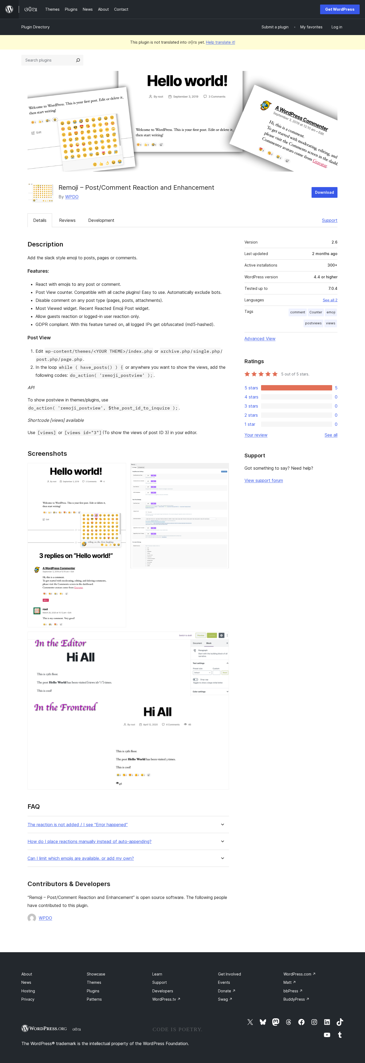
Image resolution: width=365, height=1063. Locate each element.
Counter (315, 312)
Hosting (28, 991)
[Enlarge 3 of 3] (221, 638)
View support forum (263, 480)
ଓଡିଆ (76, 1029)
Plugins (93, 991)
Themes (94, 982)
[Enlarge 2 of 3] (221, 470)
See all (331, 435)
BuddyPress (296, 999)
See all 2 (330, 300)
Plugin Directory (35, 27)
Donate (227, 991)
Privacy (27, 999)
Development (101, 220)
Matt (290, 982)
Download (324, 192)
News (26, 982)
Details (39, 220)
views (330, 323)
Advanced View (259, 338)
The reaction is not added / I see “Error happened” (78, 824)
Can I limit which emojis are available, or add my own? (81, 858)
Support (329, 220)
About (26, 974)
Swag (225, 999)
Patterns (94, 999)
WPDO (72, 196)
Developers (162, 991)
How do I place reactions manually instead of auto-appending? (90, 841)
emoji (331, 312)
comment (297, 312)
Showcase (96, 974)
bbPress (293, 991)
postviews (313, 323)
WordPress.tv (166, 999)
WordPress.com (300, 974)
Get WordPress (340, 9)
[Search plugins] (78, 60)
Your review (255, 435)
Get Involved (229, 974)
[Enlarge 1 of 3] (119, 470)
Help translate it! (220, 42)
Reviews (67, 220)
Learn (157, 974)
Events (224, 982)
